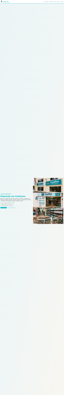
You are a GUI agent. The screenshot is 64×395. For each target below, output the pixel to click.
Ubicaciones (51, 1)
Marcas (55, 1)
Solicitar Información (11, 207)
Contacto (62, 1)
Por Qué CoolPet (45, 1)
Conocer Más (4, 207)
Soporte (58, 1)
